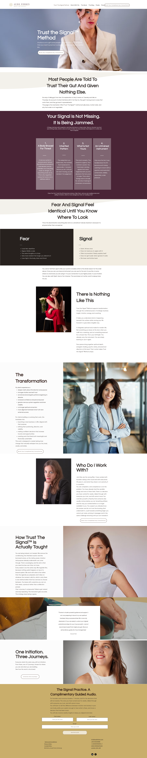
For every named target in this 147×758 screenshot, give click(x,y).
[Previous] (6, 618)
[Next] (141, 618)
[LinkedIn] (92, 754)
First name (57, 716)
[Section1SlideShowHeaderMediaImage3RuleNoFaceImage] (75, 635)
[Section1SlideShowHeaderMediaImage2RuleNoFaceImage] (73, 635)
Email (74, 723)
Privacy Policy (48, 744)
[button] (75, 5)
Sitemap (59, 748)
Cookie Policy (48, 746)
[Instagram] (95, 754)
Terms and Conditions (51, 742)
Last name (92, 716)
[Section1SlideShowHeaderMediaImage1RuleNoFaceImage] (71, 635)
